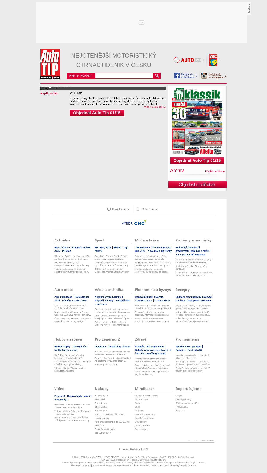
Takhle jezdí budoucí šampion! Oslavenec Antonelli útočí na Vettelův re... (112, 270)
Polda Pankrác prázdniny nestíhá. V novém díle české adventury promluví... (193, 369)
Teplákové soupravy (144, 418)
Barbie (138, 403)
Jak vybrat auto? (103, 433)
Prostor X (59, 396)
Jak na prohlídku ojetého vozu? (110, 414)
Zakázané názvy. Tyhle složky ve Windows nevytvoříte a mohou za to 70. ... (112, 323)
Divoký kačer (80, 346)
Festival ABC (195, 350)
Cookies (201, 462)
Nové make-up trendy (160, 251)
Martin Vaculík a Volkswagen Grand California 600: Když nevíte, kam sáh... (72, 313)
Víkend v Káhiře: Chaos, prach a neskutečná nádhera (69, 369)
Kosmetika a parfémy (145, 414)
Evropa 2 (180, 410)
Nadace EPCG (162, 300)
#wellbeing (115, 346)
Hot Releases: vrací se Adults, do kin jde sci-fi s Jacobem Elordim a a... (112, 353)
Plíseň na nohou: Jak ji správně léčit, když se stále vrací (152, 373)
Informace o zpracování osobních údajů (176, 462)
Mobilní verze (149, 209)
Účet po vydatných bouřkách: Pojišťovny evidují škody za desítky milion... (152, 270)
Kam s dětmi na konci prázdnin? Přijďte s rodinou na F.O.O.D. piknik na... (194, 274)
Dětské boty (141, 422)
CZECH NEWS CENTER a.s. (110, 457)
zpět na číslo (50, 93)
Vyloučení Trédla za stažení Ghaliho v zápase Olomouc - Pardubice (72, 406)
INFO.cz (66, 251)
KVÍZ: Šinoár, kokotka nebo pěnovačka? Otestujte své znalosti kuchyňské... (192, 320)
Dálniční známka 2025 (74, 300)
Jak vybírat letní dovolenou (190, 254)
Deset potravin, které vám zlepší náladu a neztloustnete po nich (150, 360)
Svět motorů (213, 60)
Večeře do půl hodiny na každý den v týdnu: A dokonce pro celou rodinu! (193, 307)
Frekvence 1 (182, 407)
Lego (137, 407)
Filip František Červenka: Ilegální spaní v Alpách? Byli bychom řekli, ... (72, 363)
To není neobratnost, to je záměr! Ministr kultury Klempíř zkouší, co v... (71, 270)
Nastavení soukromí (80, 465)
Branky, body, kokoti (78, 396)
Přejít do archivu (213, 171)
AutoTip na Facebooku (185, 75)
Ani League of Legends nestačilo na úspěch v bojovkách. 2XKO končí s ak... (192, 363)
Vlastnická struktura (102, 465)
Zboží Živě (100, 399)
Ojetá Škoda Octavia (105, 429)
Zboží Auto (100, 425)
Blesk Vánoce (62, 247)
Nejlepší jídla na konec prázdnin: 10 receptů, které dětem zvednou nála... (193, 313)
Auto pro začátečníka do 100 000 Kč (112, 422)
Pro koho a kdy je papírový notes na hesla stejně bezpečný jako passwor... (113, 310)
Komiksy (181, 350)
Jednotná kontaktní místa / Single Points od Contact (138, 465)
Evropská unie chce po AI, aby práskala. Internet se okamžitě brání (152, 313)
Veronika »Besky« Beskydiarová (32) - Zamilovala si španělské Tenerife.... (194, 261)
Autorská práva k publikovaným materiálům (82, 462)
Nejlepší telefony (104, 300)
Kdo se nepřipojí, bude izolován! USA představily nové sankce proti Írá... (71, 257)
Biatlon (117, 247)
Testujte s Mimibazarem (146, 396)
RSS (145, 449)
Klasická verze (120, 209)
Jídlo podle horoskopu (199, 300)
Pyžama (139, 410)
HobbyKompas (102, 418)
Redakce (135, 449)
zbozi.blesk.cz (101, 410)
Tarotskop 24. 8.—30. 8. (106, 364)
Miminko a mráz (200, 251)
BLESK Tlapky (62, 346)
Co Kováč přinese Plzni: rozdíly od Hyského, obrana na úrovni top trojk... (113, 264)
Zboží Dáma (101, 407)
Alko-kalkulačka (63, 297)
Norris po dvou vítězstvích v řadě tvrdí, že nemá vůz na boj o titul (70, 307)
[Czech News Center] (140, 222)
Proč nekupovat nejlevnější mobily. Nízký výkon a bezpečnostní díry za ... (113, 317)
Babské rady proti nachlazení (151, 350)
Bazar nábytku (142, 429)
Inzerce (123, 449)
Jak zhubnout (143, 247)
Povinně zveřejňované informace (180, 465)
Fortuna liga (60, 399)
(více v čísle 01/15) (155, 106)
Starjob (179, 396)
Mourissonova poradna (189, 346)
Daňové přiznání (144, 297)
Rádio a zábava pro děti (187, 403)
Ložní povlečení (142, 425)
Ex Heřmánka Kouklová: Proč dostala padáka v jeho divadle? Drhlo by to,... (153, 264)
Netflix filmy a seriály (66, 350)
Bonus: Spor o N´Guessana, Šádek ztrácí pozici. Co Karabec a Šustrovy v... (71, 419)
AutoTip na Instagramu (212, 75)
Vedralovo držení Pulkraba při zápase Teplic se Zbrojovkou (72, 412)
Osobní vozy (101, 403)
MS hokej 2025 (103, 247)
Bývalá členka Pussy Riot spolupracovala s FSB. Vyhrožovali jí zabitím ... (71, 264)
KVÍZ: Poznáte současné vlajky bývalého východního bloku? (69, 356)
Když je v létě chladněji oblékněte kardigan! (191, 267)
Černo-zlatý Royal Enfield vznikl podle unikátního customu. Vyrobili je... (72, 320)
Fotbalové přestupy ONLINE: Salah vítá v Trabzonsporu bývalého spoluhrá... (111, 257)
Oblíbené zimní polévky (189, 297)
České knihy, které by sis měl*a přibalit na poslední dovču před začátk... (113, 359)
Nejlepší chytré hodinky (108, 297)
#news (126, 346)
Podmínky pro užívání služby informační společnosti (130, 462)
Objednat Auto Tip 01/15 (97, 112)
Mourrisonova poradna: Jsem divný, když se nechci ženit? (193, 356)
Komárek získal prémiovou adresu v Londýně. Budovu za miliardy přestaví (153, 307)
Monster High (141, 399)
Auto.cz (189, 60)
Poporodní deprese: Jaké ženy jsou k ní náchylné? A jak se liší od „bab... (153, 366)
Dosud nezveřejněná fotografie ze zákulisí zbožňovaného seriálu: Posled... (151, 257)
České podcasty (183, 399)
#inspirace (101, 346)
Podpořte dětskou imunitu (149, 346)
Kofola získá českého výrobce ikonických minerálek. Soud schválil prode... (152, 320)
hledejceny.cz (101, 396)
